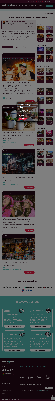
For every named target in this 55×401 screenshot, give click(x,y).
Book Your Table (22, 118)
